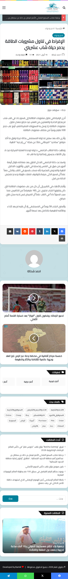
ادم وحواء (49, 28)
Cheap (18, 415)
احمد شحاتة (56, 55)
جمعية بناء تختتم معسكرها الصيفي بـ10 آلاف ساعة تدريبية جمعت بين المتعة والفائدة (37, 548)
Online (8, 415)
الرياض (22, 420)
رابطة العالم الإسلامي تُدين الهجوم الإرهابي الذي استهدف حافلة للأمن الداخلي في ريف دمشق (35, 481)
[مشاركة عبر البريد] (10, 231)
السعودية (12, 420)
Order (61, 420)
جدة (51, 426)
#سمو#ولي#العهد (56, 415)
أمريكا (32, 420)
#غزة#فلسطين (39, 415)
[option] (34, 535)
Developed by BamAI (12, 567)
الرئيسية (59, 28)
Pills (52, 420)
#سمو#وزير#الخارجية (15, 410)
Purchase (42, 420)
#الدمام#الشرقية (57, 410)
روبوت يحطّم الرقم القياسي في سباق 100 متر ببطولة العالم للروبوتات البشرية (33, 473)
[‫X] (54, 231)
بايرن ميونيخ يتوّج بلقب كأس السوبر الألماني (44, 466)
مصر (44, 426)
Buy (27, 415)
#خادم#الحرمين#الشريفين (36, 410)
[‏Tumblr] (40, 231)
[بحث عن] (64, 8)
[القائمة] (4, 8)
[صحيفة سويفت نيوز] (52, 7)
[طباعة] (62, 238)
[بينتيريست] (32, 231)
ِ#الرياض (35, 426)
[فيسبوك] (62, 231)
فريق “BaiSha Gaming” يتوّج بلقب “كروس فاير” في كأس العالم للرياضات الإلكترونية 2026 (36, 448)
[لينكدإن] (47, 231)
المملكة (61, 426)
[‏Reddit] (25, 231)
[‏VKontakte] (17, 231)
